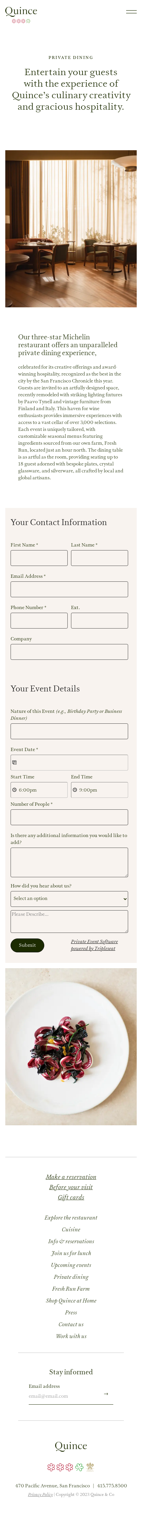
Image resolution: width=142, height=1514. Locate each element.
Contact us (71, 1325)
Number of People (32, 804)
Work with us (71, 1337)
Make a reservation (71, 1177)
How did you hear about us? (41, 886)
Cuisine (71, 1230)
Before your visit (71, 1188)
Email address (44, 1386)
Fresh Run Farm (71, 1289)
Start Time (22, 777)
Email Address (28, 576)
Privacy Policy (40, 1495)
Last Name (84, 545)
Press (71, 1313)
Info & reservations (71, 1242)
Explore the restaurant (71, 1218)
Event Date (24, 749)
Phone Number (29, 607)
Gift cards (71, 1198)
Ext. (75, 607)
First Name (24, 545)
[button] (131, 11)
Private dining (71, 1277)
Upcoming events (71, 1266)
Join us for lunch (71, 1254)
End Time (81, 777)
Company (21, 639)
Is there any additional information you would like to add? (69, 839)
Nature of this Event (66, 715)
